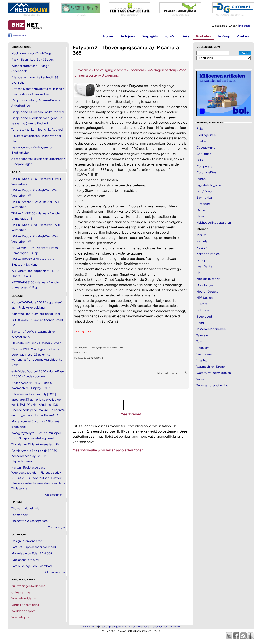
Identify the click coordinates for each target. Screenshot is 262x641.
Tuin (199, 341)
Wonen (201, 379)
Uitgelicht (202, 347)
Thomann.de (19, 514)
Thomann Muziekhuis (25, 508)
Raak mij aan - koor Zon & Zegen (32, 59)
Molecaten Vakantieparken (29, 521)
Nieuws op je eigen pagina (113, 626)
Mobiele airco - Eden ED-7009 (31, 553)
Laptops (202, 260)
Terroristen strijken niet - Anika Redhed (37, 129)
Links (185, 36)
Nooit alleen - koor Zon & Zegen (32, 53)
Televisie (202, 335)
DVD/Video (204, 191)
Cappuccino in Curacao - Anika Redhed (37, 112)
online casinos (20, 592)
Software (202, 310)
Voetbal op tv (20, 617)
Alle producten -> (55, 494)
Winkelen (203, 36)
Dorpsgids (149, 36)
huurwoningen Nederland (28, 586)
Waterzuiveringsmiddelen (213, 372)
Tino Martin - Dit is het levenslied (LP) (35, 444)
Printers (201, 304)
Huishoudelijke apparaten (213, 222)
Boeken (201, 141)
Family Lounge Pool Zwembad (31, 566)
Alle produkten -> (55, 572)
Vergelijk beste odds (25, 604)
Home (108, 36)
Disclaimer (156, 626)
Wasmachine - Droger (211, 366)
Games (201, 210)
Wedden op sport (23, 611)
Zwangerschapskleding (212, 385)
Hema (200, 216)
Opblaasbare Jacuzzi (25, 559)
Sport (200, 322)
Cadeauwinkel (206, 147)
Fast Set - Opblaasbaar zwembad (33, 547)
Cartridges (203, 153)
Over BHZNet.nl (89, 626)
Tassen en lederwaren (211, 329)
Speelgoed (204, 316)
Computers (204, 166)
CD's (199, 160)
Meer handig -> (56, 527)
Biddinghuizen (206, 135)
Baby (200, 128)
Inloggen (244, 25)
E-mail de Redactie (139, 626)
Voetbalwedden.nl (23, 598)
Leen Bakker (204, 266)
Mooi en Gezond (207, 291)
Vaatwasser (204, 354)
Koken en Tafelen (208, 254)
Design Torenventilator (26, 541)
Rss (165, 626)
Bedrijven (127, 36)
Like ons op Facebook (21, 35)
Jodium (201, 235)
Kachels (201, 241)
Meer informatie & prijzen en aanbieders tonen (108, 450)
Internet (202, 229)
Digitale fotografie (208, 185)
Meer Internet (131, 414)
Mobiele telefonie (208, 279)
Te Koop (223, 36)
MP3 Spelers (204, 297)
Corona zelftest (206, 172)
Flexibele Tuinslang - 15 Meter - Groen (36, 343)
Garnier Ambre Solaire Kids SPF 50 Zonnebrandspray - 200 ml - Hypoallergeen (34, 456)
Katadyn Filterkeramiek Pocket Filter (35, 313)
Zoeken (243, 36)
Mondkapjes (204, 285)
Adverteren (175, 626)
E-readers (203, 203)
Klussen (201, 247)
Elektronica (204, 197)
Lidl (198, 272)
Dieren (201, 178)
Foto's (170, 36)
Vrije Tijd (201, 360)
